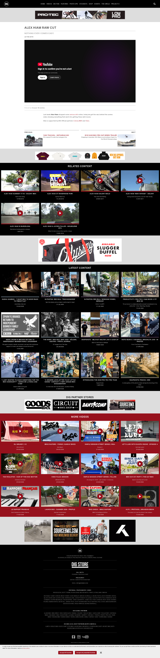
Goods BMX (78, 626)
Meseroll (86, 626)
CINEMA (74, 613)
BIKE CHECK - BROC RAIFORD (100, 509)
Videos (49, 4)
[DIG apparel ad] (80, 156)
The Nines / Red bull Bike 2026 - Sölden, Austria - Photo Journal (60, 340)
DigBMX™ (91, 556)
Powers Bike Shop (96, 626)
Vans (87, 121)
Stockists (83, 4)
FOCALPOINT (105, 613)
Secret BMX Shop (108, 626)
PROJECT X (115, 4)
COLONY (79, 613)
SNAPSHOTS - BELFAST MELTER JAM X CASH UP (99, 339)
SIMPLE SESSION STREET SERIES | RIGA (100, 444)
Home (43, 4)
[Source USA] (122, 404)
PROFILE (97, 615)
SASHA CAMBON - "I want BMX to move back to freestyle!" (20, 300)
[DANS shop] (94, 404)
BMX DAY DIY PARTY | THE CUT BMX (140, 477)
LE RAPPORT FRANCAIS (20, 509)
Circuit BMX (54, 626)
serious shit (74, 114)
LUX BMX (71, 615)
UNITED (91, 617)
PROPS (103, 615)
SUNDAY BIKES (65, 617)
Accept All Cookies (66, 652)
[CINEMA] (94, 531)
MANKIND (77, 615)
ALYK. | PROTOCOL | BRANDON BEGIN (140, 509)
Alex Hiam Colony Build (100, 194)
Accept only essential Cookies (85, 652)
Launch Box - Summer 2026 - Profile (60, 509)
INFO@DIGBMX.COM (82, 583)
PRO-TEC (108, 615)
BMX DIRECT (55, 613)
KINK (57, 615)
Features (64, 4)
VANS (96, 617)
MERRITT (84, 615)
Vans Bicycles (88, 628)
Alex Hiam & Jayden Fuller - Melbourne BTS (60, 227)
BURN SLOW (67, 613)
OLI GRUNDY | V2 (20, 444)
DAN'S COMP (96, 613)
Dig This (56, 4)
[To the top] (80, 550)
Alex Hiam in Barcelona (20, 226)
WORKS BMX (103, 617)
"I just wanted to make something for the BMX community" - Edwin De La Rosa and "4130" (20, 382)
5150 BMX (71, 626)
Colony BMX (78, 121)
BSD (61, 613)
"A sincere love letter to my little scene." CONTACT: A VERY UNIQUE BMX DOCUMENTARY (60, 382)
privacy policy (25, 648)
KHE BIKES (52, 615)
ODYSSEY (91, 615)
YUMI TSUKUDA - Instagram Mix (56, 135)
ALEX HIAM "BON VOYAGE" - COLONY (140, 194)
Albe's (47, 626)
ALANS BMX (47, 613)
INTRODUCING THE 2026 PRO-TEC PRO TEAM (100, 380)
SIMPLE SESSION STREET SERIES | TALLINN (100, 477)
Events (97, 4)
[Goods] (37, 404)
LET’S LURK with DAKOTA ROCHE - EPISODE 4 (140, 444)
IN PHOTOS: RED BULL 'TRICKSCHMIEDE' (60, 299)
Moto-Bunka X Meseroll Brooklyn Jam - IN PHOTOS (140, 340)
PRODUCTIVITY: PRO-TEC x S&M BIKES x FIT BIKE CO (140, 300)
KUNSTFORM (64, 615)
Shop (91, 4)
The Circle (105, 4)
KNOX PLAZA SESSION (60, 477)
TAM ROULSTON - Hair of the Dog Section (20, 477)
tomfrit (80, 642)
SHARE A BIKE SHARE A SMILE (79, 617)
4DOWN (110, 617)
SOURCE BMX (56, 617)
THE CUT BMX (87, 613)
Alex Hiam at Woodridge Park (60, 194)
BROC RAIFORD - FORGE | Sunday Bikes (60, 444)
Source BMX (71, 628)
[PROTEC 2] (80, 15)
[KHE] (122, 531)
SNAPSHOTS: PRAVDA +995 (140, 380)
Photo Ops (74, 4)
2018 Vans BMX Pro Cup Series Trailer (101, 135)
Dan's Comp (62, 626)
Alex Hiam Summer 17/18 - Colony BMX (20, 194)
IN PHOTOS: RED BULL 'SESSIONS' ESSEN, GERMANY (100, 300)
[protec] (37, 531)
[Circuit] (66, 404)
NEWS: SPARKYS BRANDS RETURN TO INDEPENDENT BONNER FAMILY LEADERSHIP (20, 340)
